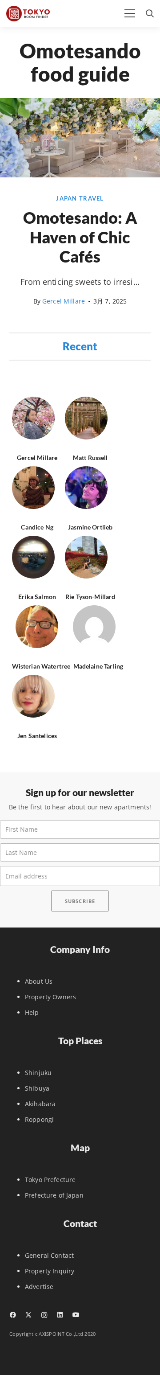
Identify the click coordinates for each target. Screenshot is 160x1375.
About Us (38, 981)
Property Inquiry (49, 1271)
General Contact (49, 1255)
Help (32, 1012)
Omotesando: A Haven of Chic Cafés (80, 237)
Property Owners (50, 997)
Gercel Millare (63, 301)
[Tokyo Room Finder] (28, 13)
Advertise (39, 1286)
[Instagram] (44, 1315)
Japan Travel (80, 198)
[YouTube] (75, 1315)
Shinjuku (38, 1072)
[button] (130, 13)
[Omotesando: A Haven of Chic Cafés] (80, 175)
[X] (28, 1315)
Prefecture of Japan (54, 1195)
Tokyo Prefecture (50, 1179)
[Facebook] (12, 1315)
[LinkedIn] (59, 1315)
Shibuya (37, 1088)
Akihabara (40, 1104)
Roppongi (39, 1119)
